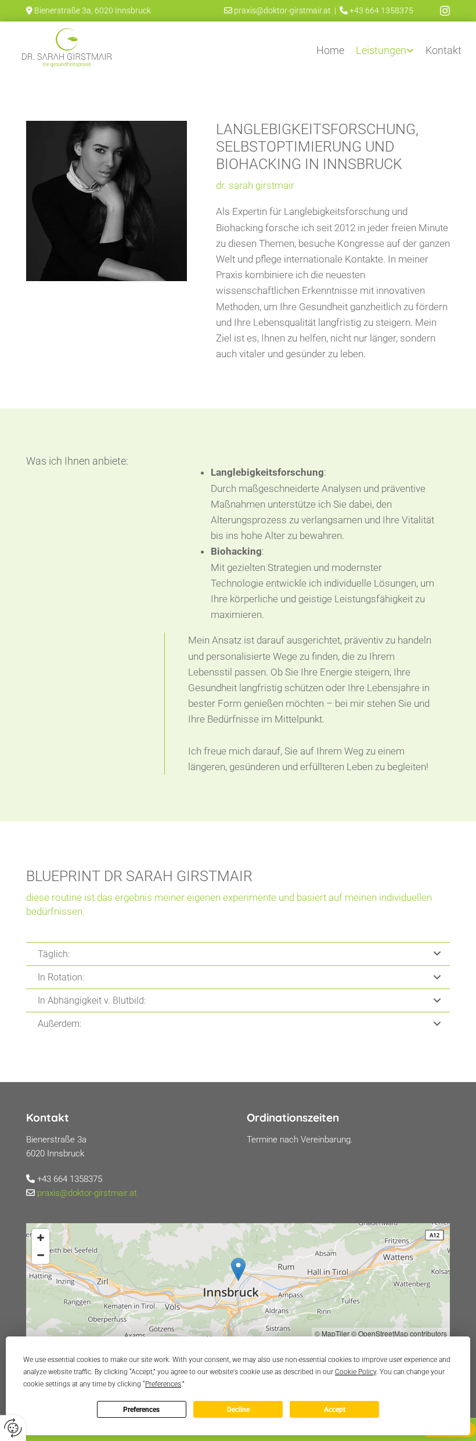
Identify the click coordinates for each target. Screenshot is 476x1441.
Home (330, 50)
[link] (385, 47)
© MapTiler (332, 1333)
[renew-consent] (13, 1428)
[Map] (238, 1281)
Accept (334, 1410)
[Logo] (66, 48)
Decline (238, 1410)
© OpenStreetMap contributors (399, 1333)
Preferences (141, 1410)
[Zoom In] (40, 1237)
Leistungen (381, 50)
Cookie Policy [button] (355, 1372)
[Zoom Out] (40, 1255)
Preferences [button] (163, 1384)
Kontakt (443, 50)
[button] (238, 1269)
